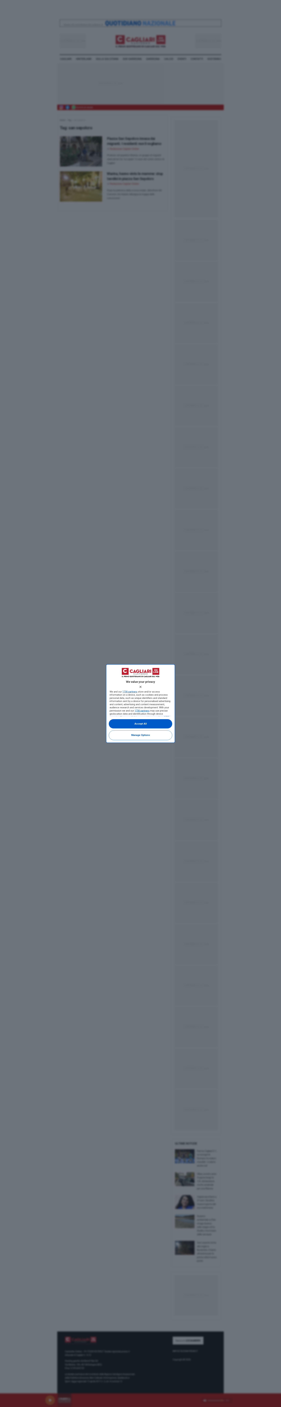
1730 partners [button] (129, 691)
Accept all (140, 723)
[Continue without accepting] (140, 687)
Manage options (140, 735)
